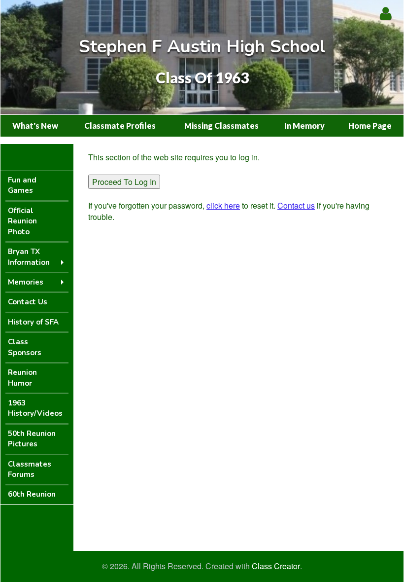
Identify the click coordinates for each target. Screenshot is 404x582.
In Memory (304, 125)
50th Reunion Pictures (32, 439)
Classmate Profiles (120, 125)
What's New (35, 125)
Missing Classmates (221, 125)
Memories (25, 282)
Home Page (370, 125)
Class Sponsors (24, 347)
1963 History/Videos (35, 408)
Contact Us (27, 302)
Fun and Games (22, 185)
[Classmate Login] (385, 13)
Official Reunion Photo (22, 221)
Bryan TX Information (29, 257)
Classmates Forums (29, 469)
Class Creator (276, 566)
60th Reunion (32, 494)
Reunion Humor (22, 377)
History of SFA (33, 322)
